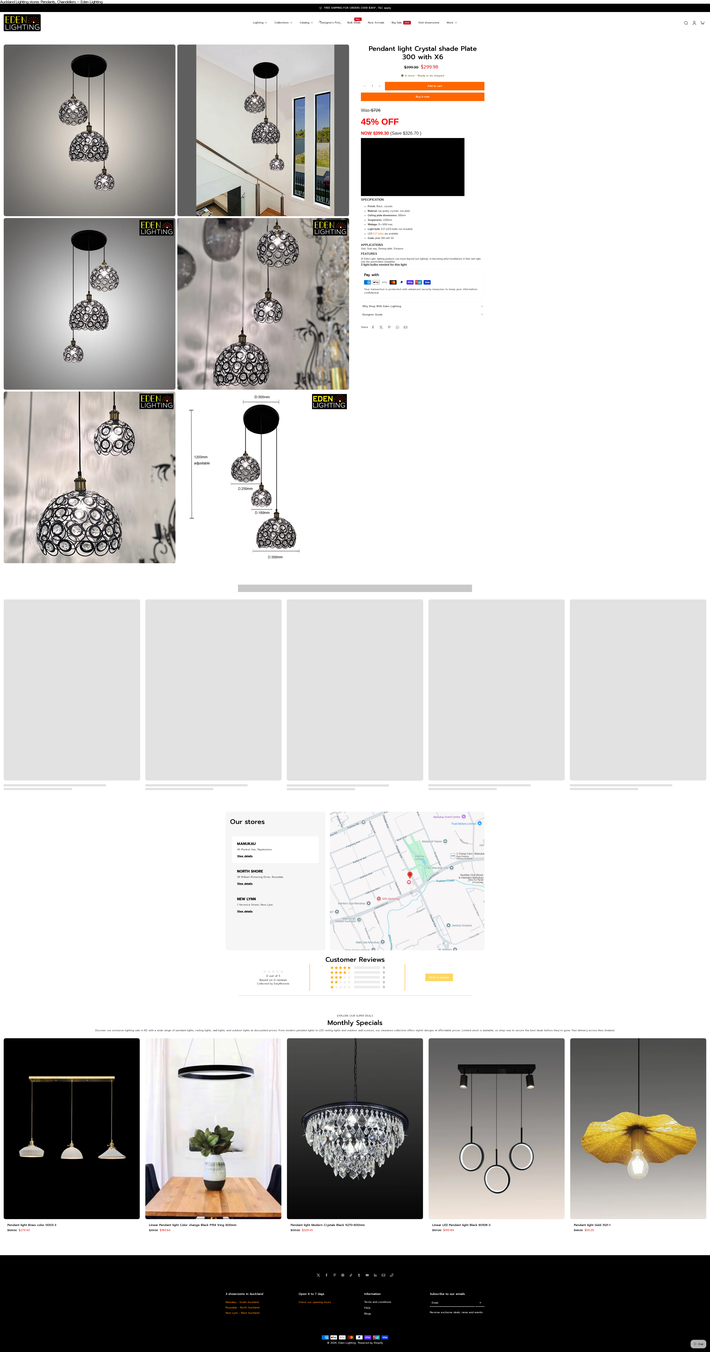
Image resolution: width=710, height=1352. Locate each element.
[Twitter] (318, 1275)
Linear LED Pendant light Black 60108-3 (461, 1225)
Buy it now (423, 97)
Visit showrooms (428, 23)
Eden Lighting (347, 1343)
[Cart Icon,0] (702, 22)
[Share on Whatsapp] (397, 327)
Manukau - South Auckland (242, 1302)
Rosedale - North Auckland (242, 1308)
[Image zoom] (89, 130)
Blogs (367, 1313)
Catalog (304, 23)
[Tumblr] (359, 1275)
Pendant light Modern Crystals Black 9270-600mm (328, 1225)
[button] (434, 86)
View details (245, 856)
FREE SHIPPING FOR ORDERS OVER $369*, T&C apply (357, 8)
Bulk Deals (354, 23)
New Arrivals (376, 23)
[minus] (364, 86)
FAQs (367, 1308)
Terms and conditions (377, 1302)
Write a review (439, 977)
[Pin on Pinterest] (389, 327)
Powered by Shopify (370, 1343)
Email (435, 1303)
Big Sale (397, 23)
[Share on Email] (405, 327)
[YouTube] (367, 1275)
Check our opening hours (315, 1302)
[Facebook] (326, 1275)
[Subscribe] (480, 1303)
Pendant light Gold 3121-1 (592, 1225)
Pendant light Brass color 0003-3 (31, 1225)
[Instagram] (343, 1275)
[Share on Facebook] (373, 327)
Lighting (258, 23)
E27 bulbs (378, 233)
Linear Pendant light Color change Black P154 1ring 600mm (192, 1225)
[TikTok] (351, 1275)
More (450, 23)
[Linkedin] (375, 1275)
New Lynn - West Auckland (242, 1313)
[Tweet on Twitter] (381, 327)
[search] (686, 22)
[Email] (383, 1275)
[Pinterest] (335, 1275)
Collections (282, 23)
